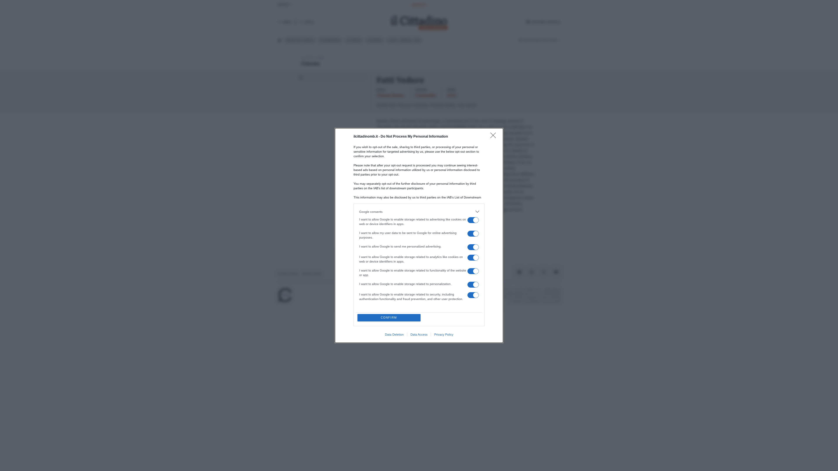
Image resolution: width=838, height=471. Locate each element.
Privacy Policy (443, 334)
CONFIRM (389, 317)
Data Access (419, 334)
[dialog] (419, 235)
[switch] (473, 220)
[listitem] (419, 211)
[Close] (494, 137)
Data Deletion (394, 334)
